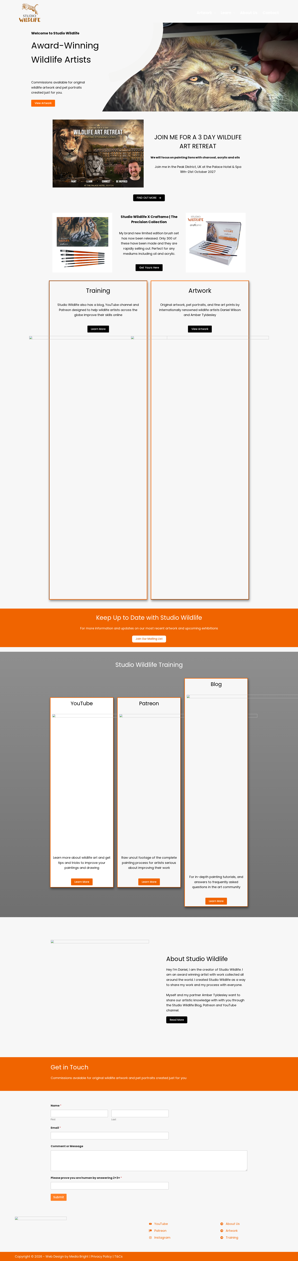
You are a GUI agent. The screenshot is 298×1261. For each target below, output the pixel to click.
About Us (248, 12)
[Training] (229, 1237)
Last (113, 1119)
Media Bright (78, 1256)
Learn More (98, 329)
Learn (226, 12)
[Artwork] (229, 1230)
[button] (149, 197)
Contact (271, 12)
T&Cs (118, 1256)
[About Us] (230, 1223)
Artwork (204, 12)
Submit (58, 1197)
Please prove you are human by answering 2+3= (86, 1177)
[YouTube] (158, 1223)
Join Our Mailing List (149, 639)
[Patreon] (157, 1230)
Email (56, 1127)
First (53, 1119)
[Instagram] (159, 1237)
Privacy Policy (101, 1256)
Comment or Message (67, 1146)
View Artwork (43, 103)
